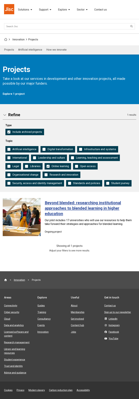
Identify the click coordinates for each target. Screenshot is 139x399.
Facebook (114, 332)
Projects (33, 39)
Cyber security (11, 312)
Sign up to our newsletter (117, 312)
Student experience (14, 359)
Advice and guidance (15, 372)
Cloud (7, 318)
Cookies (8, 390)
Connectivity (10, 305)
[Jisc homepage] (9, 9)
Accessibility (83, 390)
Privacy (20, 390)
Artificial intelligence (30, 49)
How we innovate (56, 49)
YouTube (113, 338)
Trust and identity (13, 366)
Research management (16, 342)
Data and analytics (14, 325)
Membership (77, 312)
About (74, 305)
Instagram (114, 325)
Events (41, 325)
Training (41, 312)
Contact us (100, 9)
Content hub (77, 325)
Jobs (73, 332)
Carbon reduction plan (61, 390)
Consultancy (44, 318)
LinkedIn (113, 318)
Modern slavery (36, 390)
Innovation (18, 39)
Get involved (77, 318)
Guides (41, 305)
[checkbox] (24, 132)
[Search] (132, 26)
